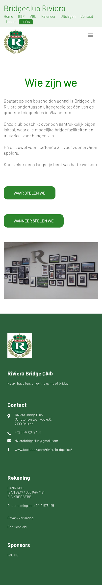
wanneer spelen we (34, 220)
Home (8, 16)
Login (26, 22)
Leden (11, 21)
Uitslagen (68, 16)
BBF (21, 16)
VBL (33, 16)
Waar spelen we (30, 193)
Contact (86, 16)
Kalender (48, 16)
